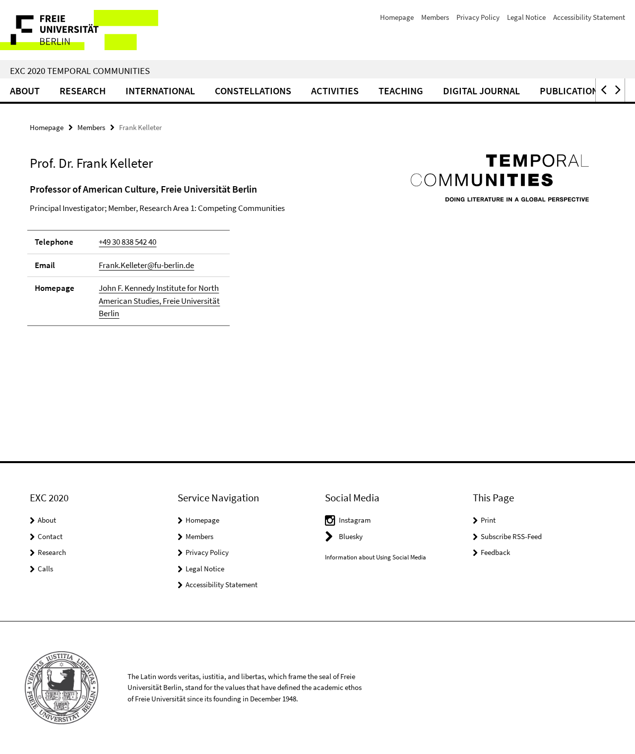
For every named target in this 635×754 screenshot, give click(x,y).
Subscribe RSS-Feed (511, 536)
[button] (602, 90)
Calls (45, 568)
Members (435, 17)
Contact (50, 536)
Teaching (401, 90)
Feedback (495, 552)
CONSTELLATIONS (253, 90)
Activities (335, 90)
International (160, 90)
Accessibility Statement (589, 17)
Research (83, 90)
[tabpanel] (194, 259)
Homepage (397, 17)
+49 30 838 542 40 (127, 241)
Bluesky (351, 536)
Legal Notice (526, 17)
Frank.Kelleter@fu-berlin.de (146, 265)
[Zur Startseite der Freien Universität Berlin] (83, 30)
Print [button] (488, 520)
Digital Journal (481, 90)
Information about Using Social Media (375, 557)
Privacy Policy (478, 17)
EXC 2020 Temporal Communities (80, 70)
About (25, 90)
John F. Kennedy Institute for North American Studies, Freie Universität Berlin (159, 300)
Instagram (355, 520)
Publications (572, 90)
